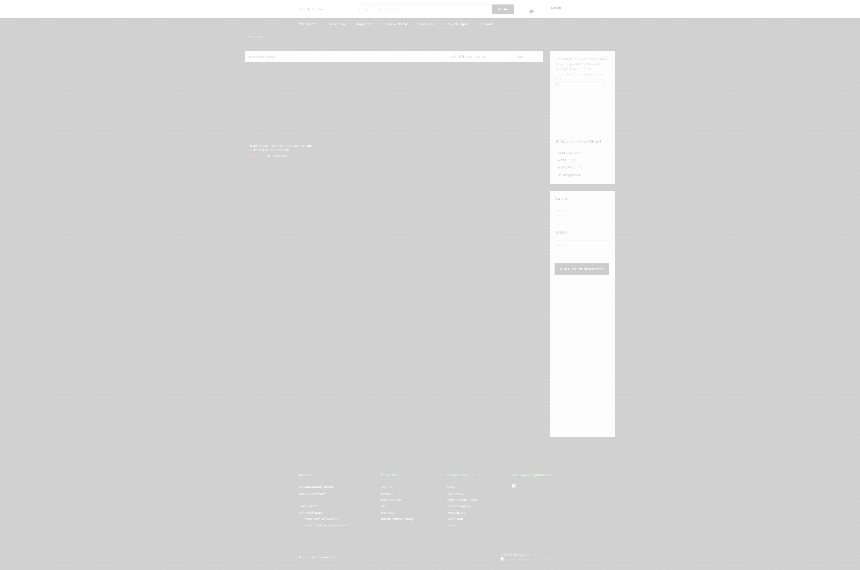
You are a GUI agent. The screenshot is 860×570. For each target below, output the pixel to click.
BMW (562, 221)
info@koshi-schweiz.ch (320, 519)
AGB (384, 506)
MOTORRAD (567, 167)
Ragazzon (365, 24)
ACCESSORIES (568, 153)
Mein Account (457, 493)
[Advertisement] (582, 364)
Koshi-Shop (336, 24)
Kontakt (485, 24)
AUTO (562, 160)
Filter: (561, 211)
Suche (503, 9)
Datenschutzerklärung (397, 519)
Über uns (426, 24)
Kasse (451, 525)
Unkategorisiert (569, 175)
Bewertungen (456, 24)
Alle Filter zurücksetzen (582, 269)
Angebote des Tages (462, 500)
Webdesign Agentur (515, 554)
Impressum (389, 512)
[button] (277, 138)
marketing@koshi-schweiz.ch (325, 525)
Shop (451, 487)
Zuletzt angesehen (461, 506)
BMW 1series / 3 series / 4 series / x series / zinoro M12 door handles (281, 148)
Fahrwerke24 (396, 24)
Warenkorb (455, 519)
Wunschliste (456, 512)
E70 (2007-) (567, 255)
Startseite (307, 24)
